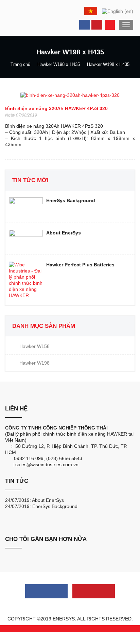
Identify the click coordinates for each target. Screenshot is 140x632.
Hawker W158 (34, 346)
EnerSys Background (54, 506)
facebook (84, 25)
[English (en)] (117, 11)
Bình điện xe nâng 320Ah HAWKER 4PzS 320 (56, 108)
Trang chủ (20, 64)
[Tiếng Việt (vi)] (90, 11)
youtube (96, 25)
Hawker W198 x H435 (58, 64)
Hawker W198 (34, 363)
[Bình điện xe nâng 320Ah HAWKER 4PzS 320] (70, 95)
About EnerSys (48, 500)
